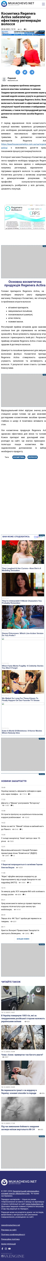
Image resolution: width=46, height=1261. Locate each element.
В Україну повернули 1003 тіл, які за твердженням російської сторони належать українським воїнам (23, 1018)
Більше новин (23, 939)
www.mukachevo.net (34, 1204)
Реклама (23, 33)
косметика (19, 457)
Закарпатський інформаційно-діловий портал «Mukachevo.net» (20, 1192)
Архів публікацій (8, 1244)
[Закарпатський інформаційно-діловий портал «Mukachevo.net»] (17, 4)
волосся (32, 457)
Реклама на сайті (9, 1230)
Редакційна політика (10, 1239)
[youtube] (9, 1249)
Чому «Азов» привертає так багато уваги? (22, 1054)
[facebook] (2, 1249)
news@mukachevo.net (10, 1225)
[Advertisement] (23, 754)
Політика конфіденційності (13, 1234)
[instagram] (6, 1249)
